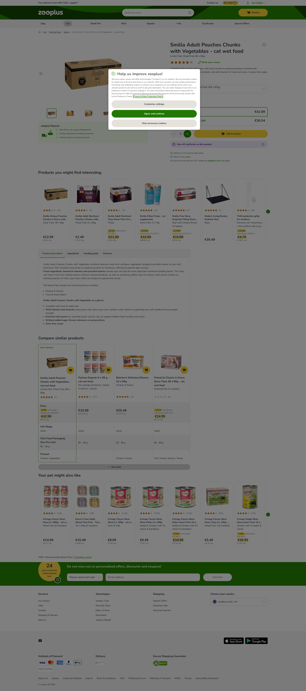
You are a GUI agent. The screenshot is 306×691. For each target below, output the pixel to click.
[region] (154, 99)
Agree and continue (154, 113)
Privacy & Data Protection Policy (148, 96)
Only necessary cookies (154, 123)
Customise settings (154, 104)
